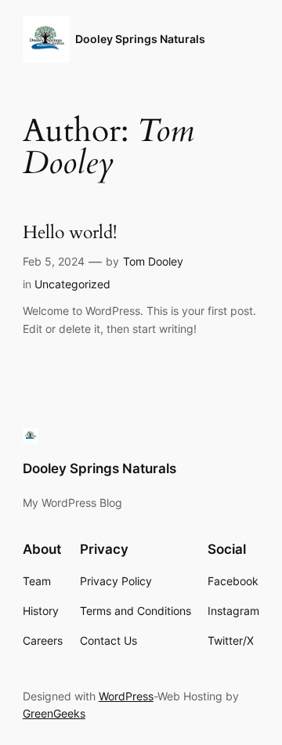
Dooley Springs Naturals (140, 38)
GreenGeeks (54, 713)
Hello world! (70, 233)
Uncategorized (72, 284)
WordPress (126, 696)
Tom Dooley (153, 261)
